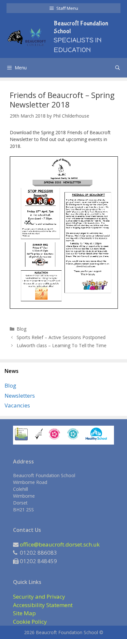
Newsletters (20, 395)
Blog (21, 329)
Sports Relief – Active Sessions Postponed (61, 337)
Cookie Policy (30, 621)
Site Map (24, 613)
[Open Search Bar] (117, 68)
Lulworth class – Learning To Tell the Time (61, 345)
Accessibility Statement (43, 605)
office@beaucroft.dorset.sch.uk (60, 544)
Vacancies (17, 405)
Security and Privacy (39, 596)
